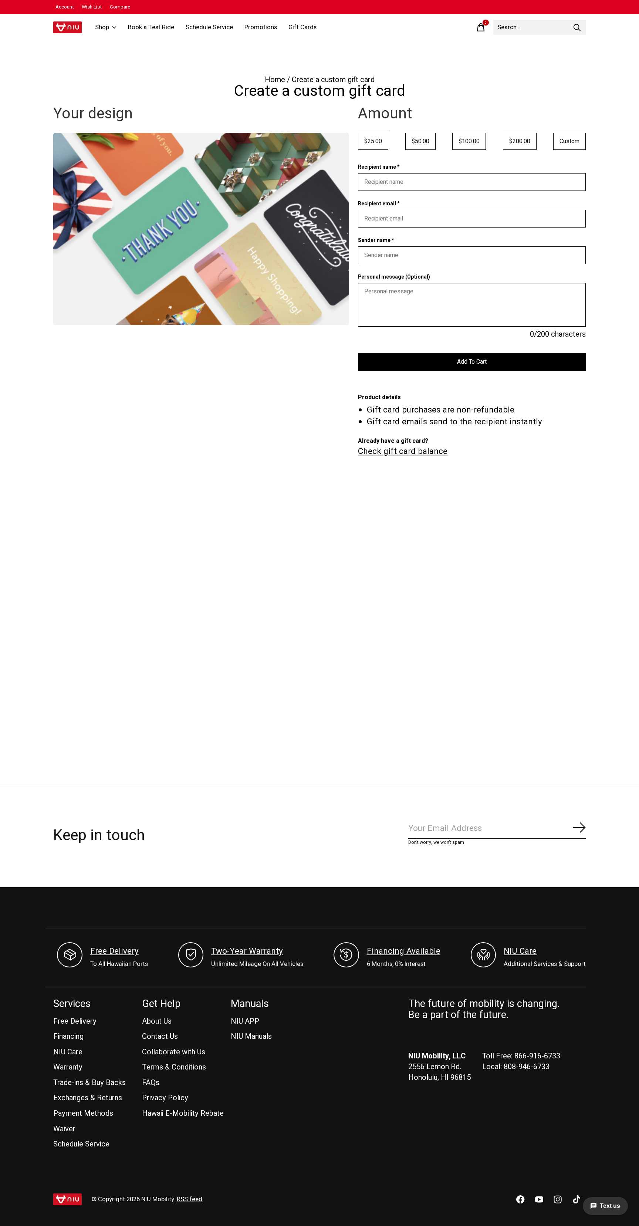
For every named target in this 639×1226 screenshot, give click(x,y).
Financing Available (403, 951)
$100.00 (469, 141)
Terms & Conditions (174, 1067)
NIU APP (245, 1021)
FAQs (150, 1082)
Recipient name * (378, 167)
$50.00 (420, 141)
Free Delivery (114, 951)
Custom (569, 141)
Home (275, 79)
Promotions (260, 27)
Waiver (64, 1129)
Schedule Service (209, 27)
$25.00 (373, 141)
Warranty (67, 1067)
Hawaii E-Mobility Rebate (183, 1113)
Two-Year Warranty (247, 951)
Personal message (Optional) (394, 277)
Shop (102, 27)
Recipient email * (378, 204)
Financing (68, 1036)
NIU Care (520, 951)
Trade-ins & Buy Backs (89, 1082)
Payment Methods (83, 1113)
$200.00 (519, 141)
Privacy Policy (165, 1097)
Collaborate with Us (173, 1052)
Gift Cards (302, 27)
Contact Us (160, 1036)
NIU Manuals (251, 1036)
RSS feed (189, 1199)
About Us (157, 1021)
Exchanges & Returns (87, 1097)
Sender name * (376, 240)
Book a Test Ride (151, 27)
